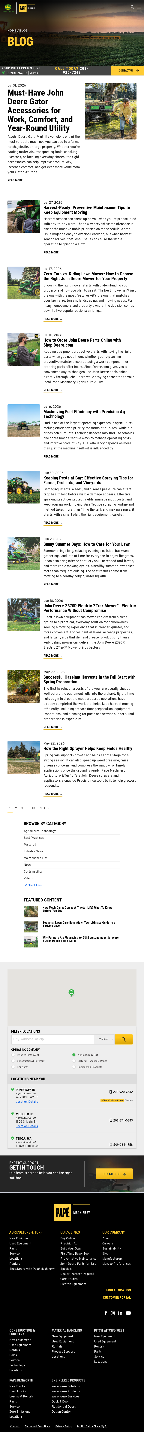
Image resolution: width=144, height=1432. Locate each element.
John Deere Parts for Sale (78, 1264)
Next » (44, 808)
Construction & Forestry (30, 1061)
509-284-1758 (123, 1145)
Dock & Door (60, 1402)
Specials (66, 1269)
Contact (15, 1426)
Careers (107, 1244)
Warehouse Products (66, 1392)
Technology (17, 1365)
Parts (13, 1249)
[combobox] (52, 1039)
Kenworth (22, 1067)
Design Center (61, 1412)
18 (33, 808)
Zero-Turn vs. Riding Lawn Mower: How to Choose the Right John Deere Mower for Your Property (88, 276)
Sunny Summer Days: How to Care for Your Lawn (87, 544)
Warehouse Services (65, 1397)
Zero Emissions (19, 1412)
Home (12, 31)
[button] (127, 70)
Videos (28, 878)
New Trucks (17, 1386)
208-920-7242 (76, 70)
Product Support (63, 1352)
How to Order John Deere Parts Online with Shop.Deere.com (82, 342)
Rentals (14, 1264)
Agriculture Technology (40, 831)
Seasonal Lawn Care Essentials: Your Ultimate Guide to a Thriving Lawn (79, 924)
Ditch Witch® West (28, 1055)
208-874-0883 (123, 1121)
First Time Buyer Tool (75, 1254)
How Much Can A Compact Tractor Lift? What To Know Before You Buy (77, 909)
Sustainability (33, 872)
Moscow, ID (24, 1114)
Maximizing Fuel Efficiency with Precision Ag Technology (84, 414)
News (27, 865)
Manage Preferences (116, 1264)
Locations (15, 1259)
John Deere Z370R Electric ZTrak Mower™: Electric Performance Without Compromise (90, 608)
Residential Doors (64, 1407)
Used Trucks (17, 1392)
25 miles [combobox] (103, 1039)
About (106, 1239)
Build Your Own (70, 1249)
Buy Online (67, 1239)
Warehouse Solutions (66, 1386)
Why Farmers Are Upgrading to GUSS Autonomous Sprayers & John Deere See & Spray (81, 939)
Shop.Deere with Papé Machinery (32, 1269)
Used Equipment (20, 1244)
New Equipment (20, 1239)
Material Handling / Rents (92, 1061)
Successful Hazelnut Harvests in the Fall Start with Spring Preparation (89, 679)
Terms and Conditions (37, 1426)
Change (34, 73)
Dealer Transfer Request (77, 1274)
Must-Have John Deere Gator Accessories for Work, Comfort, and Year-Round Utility (40, 110)
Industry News (33, 851)
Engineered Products (90, 1067)
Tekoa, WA (24, 1138)
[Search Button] (132, 8)
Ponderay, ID (25, 1090)
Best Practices (34, 838)
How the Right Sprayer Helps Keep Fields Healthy (88, 748)
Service (14, 1254)
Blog (105, 1254)
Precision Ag (68, 1244)
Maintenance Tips (35, 858)
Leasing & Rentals (21, 1397)
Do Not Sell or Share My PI (92, 1426)
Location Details (27, 1102)
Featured (30, 845)
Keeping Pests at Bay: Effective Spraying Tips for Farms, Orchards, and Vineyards (88, 480)
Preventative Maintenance (78, 1259)
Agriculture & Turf (88, 1055)
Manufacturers (112, 1259)
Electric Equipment (73, 1284)
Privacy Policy (63, 1426)
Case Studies (69, 1279)
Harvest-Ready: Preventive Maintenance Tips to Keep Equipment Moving (87, 210)
